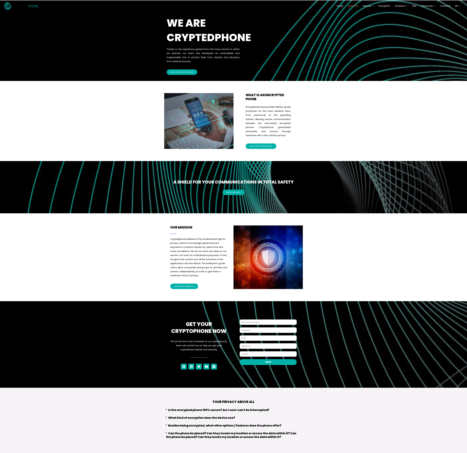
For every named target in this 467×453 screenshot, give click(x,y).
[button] (233, 410)
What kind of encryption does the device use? (201, 418)
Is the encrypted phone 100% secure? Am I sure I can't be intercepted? (218, 410)
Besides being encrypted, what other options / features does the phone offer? (224, 425)
